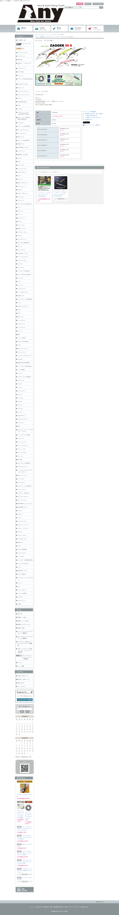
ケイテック (20, 211)
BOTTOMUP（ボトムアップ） (25, 503)
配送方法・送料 (48, 907)
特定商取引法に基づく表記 (60, 907)
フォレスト (20, 456)
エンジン (19, 158)
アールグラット (21, 68)
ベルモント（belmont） (23, 493)
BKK (18, 426)
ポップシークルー (21, 500)
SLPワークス (20, 137)
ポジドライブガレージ (23, 496)
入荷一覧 (19, 613)
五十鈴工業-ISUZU (22, 101)
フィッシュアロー (21, 452)
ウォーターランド (21, 133)
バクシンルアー (21, 391)
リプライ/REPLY (21, 574)
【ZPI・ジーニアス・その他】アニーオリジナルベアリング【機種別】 (25, 650)
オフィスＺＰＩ (21, 165)
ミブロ (19, 517)
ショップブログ (21, 686)
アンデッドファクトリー (23, 94)
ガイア (19, 175)
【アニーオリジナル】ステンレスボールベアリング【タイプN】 (24, 861)
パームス (19, 384)
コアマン (19, 221)
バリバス (19, 405)
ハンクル (42, 34)
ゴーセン (19, 235)
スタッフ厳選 (20, 666)
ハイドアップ (20, 380)
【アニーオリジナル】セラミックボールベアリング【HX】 (28, 816)
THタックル (20, 317)
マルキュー (20, 514)
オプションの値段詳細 (90, 111)
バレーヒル (20, 408)
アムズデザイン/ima (22, 84)
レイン (19, 586)
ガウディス (20, 179)
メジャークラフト (21, 535)
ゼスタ (19, 309)
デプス (19, 345)
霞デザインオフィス (22, 182)
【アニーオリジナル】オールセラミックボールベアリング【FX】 (24, 853)
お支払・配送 (42, 28)
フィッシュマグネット (23, 445)
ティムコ (19, 331)
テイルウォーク (21, 324)
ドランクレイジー (21, 352)
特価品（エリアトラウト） (47, 36)
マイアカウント (98, 4)
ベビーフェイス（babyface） (24, 486)
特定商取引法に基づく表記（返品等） (94, 113)
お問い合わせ (77, 28)
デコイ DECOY (21, 338)
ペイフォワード (21, 482)
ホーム (24, 28)
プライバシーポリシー (74, 907)
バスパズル (20, 398)
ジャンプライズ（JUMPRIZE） (25, 299)
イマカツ (19, 109)
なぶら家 (19, 359)
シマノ (19, 281)
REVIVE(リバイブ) (22, 570)
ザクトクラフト (21, 249)
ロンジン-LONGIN (22, 593)
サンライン (20, 264)
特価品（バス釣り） (22, 617)
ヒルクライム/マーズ (22, 419)
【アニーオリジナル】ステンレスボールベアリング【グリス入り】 (24, 828)
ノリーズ (19, 373)
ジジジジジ (20, 278)
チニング (19, 662)
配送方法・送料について (23, 679)
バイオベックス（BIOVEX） (24, 376)
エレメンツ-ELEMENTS (23, 140)
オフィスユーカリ (21, 168)
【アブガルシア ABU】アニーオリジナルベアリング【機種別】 (24, 643)
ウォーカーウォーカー (23, 130)
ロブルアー (20, 597)
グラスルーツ (20, 200)
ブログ (59, 28)
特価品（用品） (21, 628)
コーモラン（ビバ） (22, 232)
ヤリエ (19, 546)
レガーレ (19, 583)
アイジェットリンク (22, 52)
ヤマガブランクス (21, 539)
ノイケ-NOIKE (21, 369)
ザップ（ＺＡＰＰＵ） (23, 257)
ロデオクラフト (21, 600)
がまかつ (19, 190)
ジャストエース (21, 288)
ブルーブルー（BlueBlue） (24, 463)
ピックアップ (20, 422)
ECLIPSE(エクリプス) (23, 147)
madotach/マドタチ (22, 507)
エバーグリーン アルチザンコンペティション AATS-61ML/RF (44, 194)
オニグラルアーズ (21, 172)
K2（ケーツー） (21, 218)
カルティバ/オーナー (22, 193)
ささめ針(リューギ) (22, 253)
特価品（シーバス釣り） (23, 621)
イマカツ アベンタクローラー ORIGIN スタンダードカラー (24, 870)
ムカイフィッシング (22, 524)
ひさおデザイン (21, 415)
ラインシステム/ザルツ (23, 563)
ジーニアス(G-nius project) (24, 274)
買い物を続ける (89, 119)
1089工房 (19, 59)
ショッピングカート (95, 28)
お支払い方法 (39, 907)
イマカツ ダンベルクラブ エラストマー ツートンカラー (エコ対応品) (20, 814)
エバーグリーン (21, 151)
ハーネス (19, 387)
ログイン (88, 4)
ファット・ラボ (21, 449)
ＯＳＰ (19, 161)
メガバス (19, 532)
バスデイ (19, 394)
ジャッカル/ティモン (22, 292)
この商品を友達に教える (91, 115)
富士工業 (19, 459)
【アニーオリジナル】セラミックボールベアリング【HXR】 (24, 837)
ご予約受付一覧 (21, 40)
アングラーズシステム (23, 91)
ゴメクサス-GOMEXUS (23, 242)
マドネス (19, 510)
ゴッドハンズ (20, 225)
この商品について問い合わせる (92, 117)
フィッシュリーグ (21, 442)
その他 (19, 604)
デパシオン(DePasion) (23, 341)
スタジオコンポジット (23, 306)
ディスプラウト (21, 327)
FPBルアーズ (20, 144)
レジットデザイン (21, 590)
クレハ (19, 207)
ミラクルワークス (21, 521)
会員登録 (79, 4)
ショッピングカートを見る (25, 699)
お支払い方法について (23, 676)
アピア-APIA (20, 72)
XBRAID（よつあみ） (22, 154)
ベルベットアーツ (21, 489)
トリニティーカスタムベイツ (24, 355)
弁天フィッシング (21, 475)
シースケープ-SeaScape (23, 271)
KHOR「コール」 (21, 228)
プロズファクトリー (22, 466)
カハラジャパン (21, 186)
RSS (23, 888)
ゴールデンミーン (21, 239)
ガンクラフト (20, 197)
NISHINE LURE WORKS (23, 362)
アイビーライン (21, 56)
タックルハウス (21, 320)
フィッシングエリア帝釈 (23, 435)
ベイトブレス (20, 479)
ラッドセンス (20, 556)
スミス (19, 302)
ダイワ (19, 313)
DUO (18, 334)
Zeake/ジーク (20, 295)
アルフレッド (20, 87)
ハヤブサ (19, 401)
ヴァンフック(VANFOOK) (23, 126)
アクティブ (20, 75)
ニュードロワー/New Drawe (24, 366)
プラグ (57, 36)
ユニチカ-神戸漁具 (22, 549)
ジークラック (20, 267)
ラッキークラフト (21, 553)
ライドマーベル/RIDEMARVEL (25, 560)
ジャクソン (20, 285)
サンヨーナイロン (21, 260)
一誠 (18, 105)
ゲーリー (19, 214)
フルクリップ (20, 438)
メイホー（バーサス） (23, 528)
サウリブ (19, 246)
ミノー (48, 34)
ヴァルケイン (20, 122)
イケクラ (19, 98)
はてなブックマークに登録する (92, 125)
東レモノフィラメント (23, 348)
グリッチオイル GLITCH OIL (24, 204)
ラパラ (19, 567)
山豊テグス (20, 542)
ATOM (24, 890)
